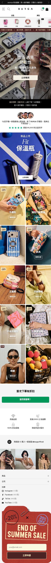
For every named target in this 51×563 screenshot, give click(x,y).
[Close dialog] (26, 517)
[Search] (9, 9)
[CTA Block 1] (25, 158)
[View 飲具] (39, 21)
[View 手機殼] (5, 21)
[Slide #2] (32, 95)
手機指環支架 (28, 26)
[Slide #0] (19, 95)
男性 (38, 15)
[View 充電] (16, 21)
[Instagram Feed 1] (25, 459)
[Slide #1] (25, 95)
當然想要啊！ (25, 400)
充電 (17, 26)
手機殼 (5, 26)
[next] (48, 2)
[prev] (2, 2)
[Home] (25, 9)
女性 (12, 15)
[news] (42, 9)
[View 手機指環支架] (28, 21)
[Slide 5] (25, 65)
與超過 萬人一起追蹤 (29, 442)
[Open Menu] (4, 9)
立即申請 (25, 555)
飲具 (39, 26)
